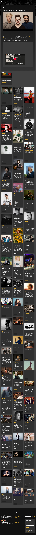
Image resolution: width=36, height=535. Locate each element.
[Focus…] (29, 124)
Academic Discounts (18, 516)
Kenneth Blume (16, 144)
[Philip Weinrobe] (18, 90)
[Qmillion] (18, 395)
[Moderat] (6, 219)
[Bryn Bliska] (18, 187)
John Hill (15, 477)
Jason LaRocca (27, 270)
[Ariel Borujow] (29, 238)
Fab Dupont (4, 375)
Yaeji (25, 291)
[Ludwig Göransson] (29, 195)
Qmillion (15, 400)
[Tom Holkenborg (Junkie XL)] (29, 383)
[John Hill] (18, 472)
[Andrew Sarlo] (6, 149)
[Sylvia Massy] (29, 170)
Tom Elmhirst (27, 313)
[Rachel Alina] (18, 321)
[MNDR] (6, 489)
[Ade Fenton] (29, 492)
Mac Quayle (4, 133)
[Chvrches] (18, 283)
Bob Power (4, 306)
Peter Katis (26, 477)
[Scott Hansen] (29, 365)
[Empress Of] (18, 302)
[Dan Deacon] (18, 235)
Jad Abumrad (16, 362)
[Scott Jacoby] (29, 417)
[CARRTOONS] (6, 90)
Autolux (26, 331)
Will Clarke (4, 398)
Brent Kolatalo (4, 113)
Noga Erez (15, 345)
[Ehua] (29, 95)
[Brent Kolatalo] (6, 108)
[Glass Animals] (29, 454)
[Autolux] (29, 326)
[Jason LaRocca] (29, 262)
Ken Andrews (4, 460)
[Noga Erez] (18, 340)
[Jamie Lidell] (29, 216)
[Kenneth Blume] (18, 136)
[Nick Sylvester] (6, 238)
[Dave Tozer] (18, 492)
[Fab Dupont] (6, 370)
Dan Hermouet (4, 180)
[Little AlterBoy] (6, 75)
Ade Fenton (26, 497)
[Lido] (6, 438)
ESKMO (15, 422)
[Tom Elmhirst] (29, 308)
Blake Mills (4, 331)
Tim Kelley (4, 423)
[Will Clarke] (6, 392)
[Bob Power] (6, 301)
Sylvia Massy (27, 179)
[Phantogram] (6, 282)
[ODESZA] (6, 261)
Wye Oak (26, 405)
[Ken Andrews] (6, 455)
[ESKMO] (18, 416)
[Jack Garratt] (29, 437)
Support (16, 517)
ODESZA (3, 266)
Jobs (15, 518)
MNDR (3, 494)
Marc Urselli (26, 348)
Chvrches (15, 288)
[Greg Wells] (18, 375)
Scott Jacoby (27, 422)
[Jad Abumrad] (18, 357)
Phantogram (4, 288)
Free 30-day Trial (17, 513)
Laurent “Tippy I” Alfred (17, 114)
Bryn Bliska (15, 193)
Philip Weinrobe (16, 95)
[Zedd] (18, 436)
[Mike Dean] (18, 211)
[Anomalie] (6, 198)
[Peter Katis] (29, 472)
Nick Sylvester (4, 243)
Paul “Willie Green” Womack (29, 150)
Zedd (14, 440)
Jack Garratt (27, 441)
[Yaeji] (29, 286)
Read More (26, 116)
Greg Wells (15, 379)
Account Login (17, 522)
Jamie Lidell (26, 221)
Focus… (26, 130)
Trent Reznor (16, 458)
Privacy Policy (17, 521)
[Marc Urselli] (29, 344)
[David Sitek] (6, 473)
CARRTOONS (4, 95)
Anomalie (3, 205)
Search (33, 516)
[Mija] (18, 261)
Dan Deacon (15, 244)
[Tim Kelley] (6, 419)
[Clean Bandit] (6, 350)
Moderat (3, 225)
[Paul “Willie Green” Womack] (29, 145)
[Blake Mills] (6, 324)
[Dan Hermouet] (6, 172)
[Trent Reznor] (18, 454)
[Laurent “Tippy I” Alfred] (18, 109)
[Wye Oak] (29, 400)
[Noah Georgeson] (18, 164)
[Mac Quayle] (6, 128)
